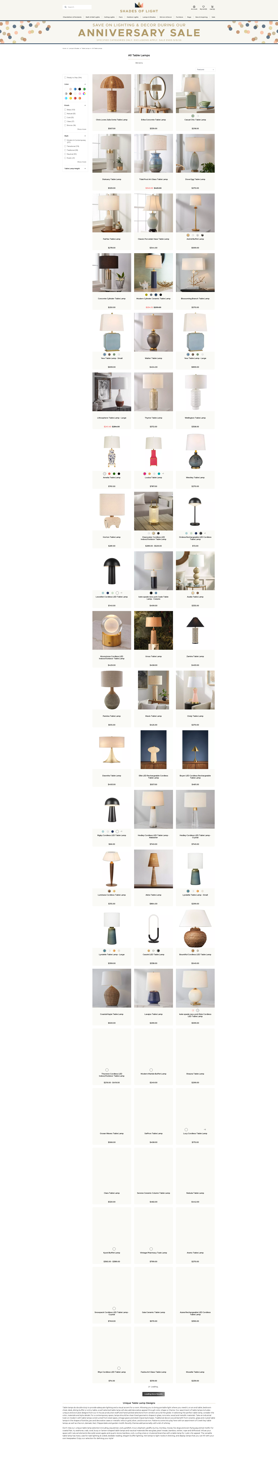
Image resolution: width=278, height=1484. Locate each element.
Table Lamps (86, 48)
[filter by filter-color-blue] (75, 89)
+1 (163, 474)
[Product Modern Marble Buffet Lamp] (195, 1226)
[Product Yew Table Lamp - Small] (111, 332)
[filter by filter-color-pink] (79, 93)
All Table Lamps (97, 48)
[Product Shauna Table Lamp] (111, 1286)
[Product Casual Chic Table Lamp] (195, 93)
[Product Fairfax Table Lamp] (111, 213)
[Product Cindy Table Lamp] (153, 1047)
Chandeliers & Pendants (72, 17)
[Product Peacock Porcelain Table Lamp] (111, 749)
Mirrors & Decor (166, 17)
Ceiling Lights (109, 17)
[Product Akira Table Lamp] (111, 1226)
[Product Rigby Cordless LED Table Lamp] (111, 809)
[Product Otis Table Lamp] (153, 809)
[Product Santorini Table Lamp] (153, 1107)
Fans (121, 17)
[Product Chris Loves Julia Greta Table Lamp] (111, 93)
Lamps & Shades (149, 17)
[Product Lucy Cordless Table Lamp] (111, 1346)
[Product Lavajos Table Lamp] (195, 869)
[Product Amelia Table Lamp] (111, 451)
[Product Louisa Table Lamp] (153, 451)
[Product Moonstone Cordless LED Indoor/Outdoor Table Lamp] (153, 988)
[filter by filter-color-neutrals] (70, 89)
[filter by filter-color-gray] (66, 93)
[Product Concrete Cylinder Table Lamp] (111, 272)
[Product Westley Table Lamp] (195, 451)
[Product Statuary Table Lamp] (111, 153)
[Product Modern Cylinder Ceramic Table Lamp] (153, 272)
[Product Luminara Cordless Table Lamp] (195, 1167)
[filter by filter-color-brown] (70, 93)
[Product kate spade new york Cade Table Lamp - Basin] (195, 1107)
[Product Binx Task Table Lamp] (195, 1047)
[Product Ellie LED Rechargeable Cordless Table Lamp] (153, 630)
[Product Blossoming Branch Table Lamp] (195, 272)
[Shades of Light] (139, 7)
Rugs (189, 17)
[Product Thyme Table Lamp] (153, 391)
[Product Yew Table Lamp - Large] (195, 332)
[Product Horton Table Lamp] (111, 511)
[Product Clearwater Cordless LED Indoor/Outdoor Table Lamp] (153, 511)
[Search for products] (66, 7)
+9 (121, 1368)
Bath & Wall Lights (93, 17)
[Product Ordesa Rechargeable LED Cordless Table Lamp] (195, 511)
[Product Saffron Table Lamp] (195, 1286)
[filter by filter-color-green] (84, 89)
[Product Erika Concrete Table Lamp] (153, 93)
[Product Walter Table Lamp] (153, 332)
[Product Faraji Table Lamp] (153, 1405)
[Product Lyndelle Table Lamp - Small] (153, 570)
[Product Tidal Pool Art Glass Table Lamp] (153, 153)
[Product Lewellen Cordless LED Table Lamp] (111, 570)
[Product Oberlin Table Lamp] (153, 749)
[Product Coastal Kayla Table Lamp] (153, 1167)
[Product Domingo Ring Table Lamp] (195, 690)
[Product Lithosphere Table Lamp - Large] (111, 391)
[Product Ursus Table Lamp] (195, 928)
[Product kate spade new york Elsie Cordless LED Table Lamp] (195, 630)
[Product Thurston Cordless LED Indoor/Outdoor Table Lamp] (153, 1226)
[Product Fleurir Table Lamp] (111, 869)
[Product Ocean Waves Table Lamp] (153, 1286)
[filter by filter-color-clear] (75, 93)
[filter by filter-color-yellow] (70, 98)
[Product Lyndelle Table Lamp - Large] (195, 570)
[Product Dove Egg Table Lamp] (195, 153)
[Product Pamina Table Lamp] (195, 988)
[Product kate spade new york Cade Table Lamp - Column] (153, 928)
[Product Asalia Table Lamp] (111, 928)
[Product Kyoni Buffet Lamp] (153, 1346)
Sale (213, 17)
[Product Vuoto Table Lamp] (111, 1405)
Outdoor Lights (132, 17)
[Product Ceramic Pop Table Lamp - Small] (195, 749)
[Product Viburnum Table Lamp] (111, 1107)
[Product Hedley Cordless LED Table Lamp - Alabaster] (111, 690)
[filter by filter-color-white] (66, 89)
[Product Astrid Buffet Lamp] (195, 213)
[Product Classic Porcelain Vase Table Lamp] (153, 213)
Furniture (179, 17)
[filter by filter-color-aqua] (66, 98)
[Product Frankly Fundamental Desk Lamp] (195, 809)
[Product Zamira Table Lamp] (111, 988)
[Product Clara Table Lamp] (195, 1346)
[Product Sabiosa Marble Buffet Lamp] (195, 1405)
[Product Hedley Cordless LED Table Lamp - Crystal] (153, 690)
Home (64, 48)
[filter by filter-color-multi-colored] (84, 93)
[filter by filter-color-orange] (79, 98)
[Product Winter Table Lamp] (153, 869)
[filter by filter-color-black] (79, 89)
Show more (81, 129)
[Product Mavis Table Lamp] (111, 1047)
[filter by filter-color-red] (75, 98)
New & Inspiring (201, 17)
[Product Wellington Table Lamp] (195, 391)
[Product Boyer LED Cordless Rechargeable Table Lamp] (111, 630)
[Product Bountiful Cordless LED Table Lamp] (111, 1167)
